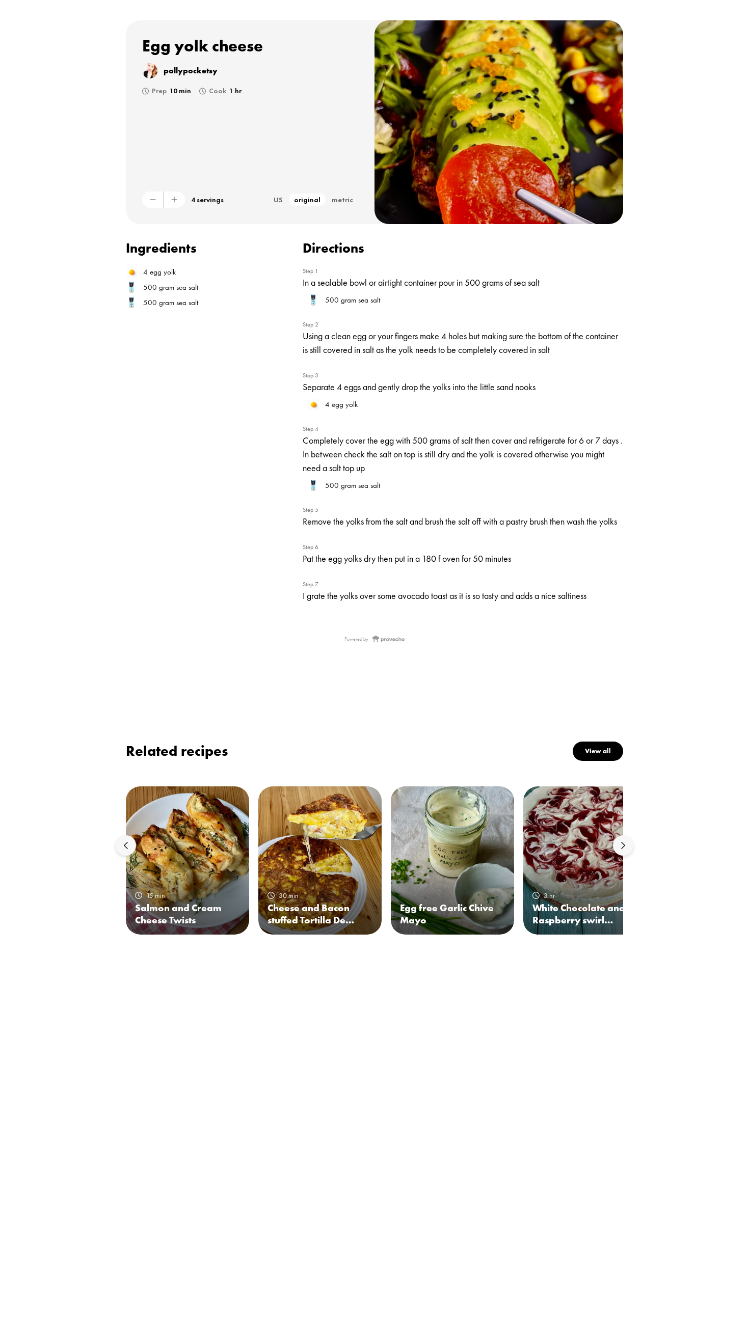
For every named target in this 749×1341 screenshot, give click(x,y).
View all (598, 751)
